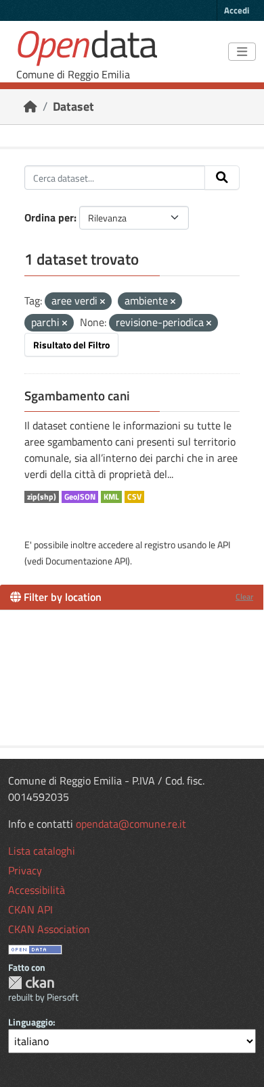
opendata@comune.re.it (131, 824)
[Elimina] (102, 301)
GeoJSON (79, 497)
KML (111, 497)
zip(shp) (41, 497)
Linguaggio (30, 1022)
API (223, 544)
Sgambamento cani (77, 396)
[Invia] (222, 177)
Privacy (25, 870)
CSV (134, 497)
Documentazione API (86, 561)
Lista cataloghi (41, 851)
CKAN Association (49, 929)
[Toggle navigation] (242, 52)
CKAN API (30, 909)
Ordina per (49, 217)
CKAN (31, 983)
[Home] (30, 106)
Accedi (236, 10)
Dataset (73, 106)
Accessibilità (36, 890)
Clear (244, 596)
